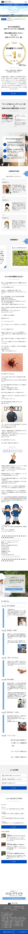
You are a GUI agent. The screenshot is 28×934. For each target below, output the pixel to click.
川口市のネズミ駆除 (21, 917)
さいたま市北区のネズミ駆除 (6, 924)
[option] (17, 19)
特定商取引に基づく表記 (18, 906)
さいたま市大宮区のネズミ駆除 (7, 914)
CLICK (14, 589)
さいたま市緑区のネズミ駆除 (6, 927)
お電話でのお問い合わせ (7, 932)
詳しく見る (13, 93)
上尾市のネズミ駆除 (5, 918)
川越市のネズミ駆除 (5, 917)
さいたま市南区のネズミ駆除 (18, 921)
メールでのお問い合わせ (21, 932)
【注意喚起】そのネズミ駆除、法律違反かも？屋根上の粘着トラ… (16, 19)
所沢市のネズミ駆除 (21, 920)
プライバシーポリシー (8, 906)
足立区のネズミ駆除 (22, 918)
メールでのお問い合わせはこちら (15, 898)
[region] (14, 11)
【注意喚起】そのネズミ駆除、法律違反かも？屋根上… (13, 812)
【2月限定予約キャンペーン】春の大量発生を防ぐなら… (13, 822)
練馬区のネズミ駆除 (5, 920)
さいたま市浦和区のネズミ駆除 (7, 921)
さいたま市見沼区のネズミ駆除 (18, 924)
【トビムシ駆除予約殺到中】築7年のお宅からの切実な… (13, 817)
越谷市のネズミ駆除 (13, 920)
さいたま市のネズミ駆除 (14, 918)
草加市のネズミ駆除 (13, 917)
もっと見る (13, 788)
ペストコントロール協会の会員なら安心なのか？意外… (13, 808)
